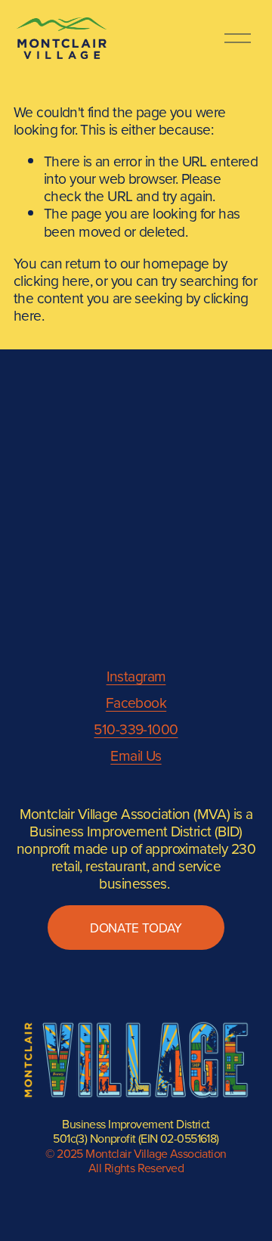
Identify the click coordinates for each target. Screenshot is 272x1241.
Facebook (136, 702)
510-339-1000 (136, 728)
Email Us (135, 755)
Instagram (136, 675)
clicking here (52, 280)
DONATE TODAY (136, 928)
